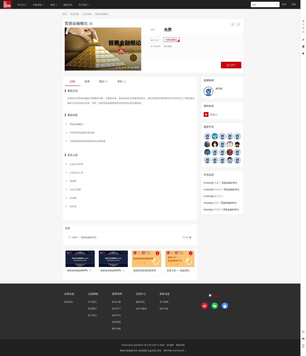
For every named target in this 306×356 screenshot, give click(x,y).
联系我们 (92, 308)
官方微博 (164, 301)
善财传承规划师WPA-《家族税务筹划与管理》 (90, 270)
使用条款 (68, 301)
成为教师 (116, 321)
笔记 (103, 81)
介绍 (72, 81)
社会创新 (74, 13)
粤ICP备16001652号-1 (175, 350)
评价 (121, 81)
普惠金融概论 (171, 39)
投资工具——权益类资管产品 (181, 270)
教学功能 (116, 328)
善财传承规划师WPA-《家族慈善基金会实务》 (123, 270)
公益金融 (87, 13)
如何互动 (116, 315)
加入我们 (92, 315)
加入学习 (231, 65)
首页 (64, 13)
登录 (284, 4)
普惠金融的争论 (229, 182)
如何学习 (116, 308)
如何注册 (116, 301)
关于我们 (83, 4)
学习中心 (22, 4)
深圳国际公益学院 (147, 350)
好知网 (170, 344)
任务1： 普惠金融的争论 (84, 237)
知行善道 (164, 308)
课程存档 (180, 344)
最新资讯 (67, 4)
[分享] (238, 24)
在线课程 (37, 4)
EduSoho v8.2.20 (142, 344)
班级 (52, 4)
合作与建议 (141, 308)
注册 (293, 4)
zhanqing (208, 202)
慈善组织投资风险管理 (145, 270)
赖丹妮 (219, 88)
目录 (87, 81)
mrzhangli (209, 182)
